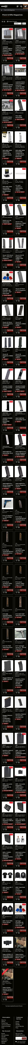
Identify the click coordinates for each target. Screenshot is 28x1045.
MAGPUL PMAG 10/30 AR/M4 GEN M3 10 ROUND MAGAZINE (20, 682)
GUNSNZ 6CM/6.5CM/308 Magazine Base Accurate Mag (8, 86)
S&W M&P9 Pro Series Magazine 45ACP (21, 485)
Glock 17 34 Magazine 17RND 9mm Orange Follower (21, 224)
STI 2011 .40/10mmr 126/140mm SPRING (19, 188)
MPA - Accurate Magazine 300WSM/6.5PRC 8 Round (21, 753)
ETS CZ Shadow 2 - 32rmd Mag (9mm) (8, 517)
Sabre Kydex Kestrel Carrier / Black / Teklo (20, 956)
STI (3, 143)
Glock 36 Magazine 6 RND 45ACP (21, 356)
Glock (17, 216)
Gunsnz (4, 40)
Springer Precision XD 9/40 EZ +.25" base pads (20, 923)
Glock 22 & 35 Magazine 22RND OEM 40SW (20, 258)
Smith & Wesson (19, 412)
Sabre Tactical (5, 948)
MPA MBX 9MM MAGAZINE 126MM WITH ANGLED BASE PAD (7, 153)
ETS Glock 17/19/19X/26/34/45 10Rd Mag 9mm (21, 518)
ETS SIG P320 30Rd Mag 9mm (7, 646)
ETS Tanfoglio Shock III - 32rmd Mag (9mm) (21, 647)
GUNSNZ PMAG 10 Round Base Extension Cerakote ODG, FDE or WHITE (20, 85)
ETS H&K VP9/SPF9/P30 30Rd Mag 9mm (7, 615)
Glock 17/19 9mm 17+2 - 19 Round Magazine (8, 257)
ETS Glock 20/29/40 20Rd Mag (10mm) (20, 550)
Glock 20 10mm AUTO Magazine (21, 289)
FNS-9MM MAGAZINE (19, 116)
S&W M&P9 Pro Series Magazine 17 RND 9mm (8, 485)
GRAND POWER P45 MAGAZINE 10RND (20, 387)
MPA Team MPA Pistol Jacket (7, 921)
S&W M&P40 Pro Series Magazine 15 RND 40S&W (21, 453)
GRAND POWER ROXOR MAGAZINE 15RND (7, 420)
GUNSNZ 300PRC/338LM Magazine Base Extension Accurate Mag (7, 50)
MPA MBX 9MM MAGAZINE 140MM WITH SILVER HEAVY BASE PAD (20, 153)
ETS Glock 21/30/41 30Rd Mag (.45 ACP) (20, 583)
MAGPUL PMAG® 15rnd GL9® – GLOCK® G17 (21, 715)
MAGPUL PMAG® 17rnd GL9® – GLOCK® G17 (8, 752)
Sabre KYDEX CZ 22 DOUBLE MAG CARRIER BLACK (8, 956)
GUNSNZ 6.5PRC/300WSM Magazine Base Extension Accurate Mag (21, 49)
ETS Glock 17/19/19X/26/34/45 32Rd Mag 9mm (8, 551)
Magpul (4, 672)
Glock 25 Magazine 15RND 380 (8, 356)
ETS (3, 510)
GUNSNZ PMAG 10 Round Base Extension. (7, 118)
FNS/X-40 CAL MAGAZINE (7, 221)
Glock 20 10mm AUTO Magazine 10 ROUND (8, 324)
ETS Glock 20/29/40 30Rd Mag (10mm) (7, 583)
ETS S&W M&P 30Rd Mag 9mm (20, 614)
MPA (16, 745)
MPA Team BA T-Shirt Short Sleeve (8, 889)
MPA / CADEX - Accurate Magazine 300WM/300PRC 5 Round (8, 855)
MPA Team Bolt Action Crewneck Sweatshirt (20, 890)
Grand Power (5, 380)
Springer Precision (6, 283)
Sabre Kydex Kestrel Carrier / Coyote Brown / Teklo (8, 990)
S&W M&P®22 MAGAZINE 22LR (21, 418)
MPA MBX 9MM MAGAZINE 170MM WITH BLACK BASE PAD (7, 190)
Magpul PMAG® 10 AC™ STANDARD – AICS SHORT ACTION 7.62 (7, 718)
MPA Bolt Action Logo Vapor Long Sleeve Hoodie (20, 855)
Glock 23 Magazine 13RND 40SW (21, 324)
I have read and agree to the (21, 1042)
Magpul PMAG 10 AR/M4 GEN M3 (8, 678)
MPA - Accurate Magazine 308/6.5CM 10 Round (7, 786)
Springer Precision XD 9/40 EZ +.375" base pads (7, 291)
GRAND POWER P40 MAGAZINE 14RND (7, 387)
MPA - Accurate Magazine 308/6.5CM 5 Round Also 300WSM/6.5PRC (21, 787)
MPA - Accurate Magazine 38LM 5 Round (20, 820)
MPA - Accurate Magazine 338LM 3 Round (8, 820)
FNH (16, 111)
